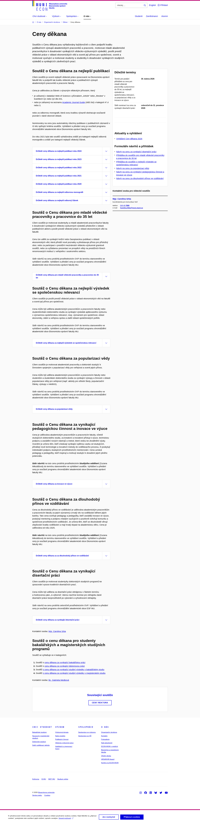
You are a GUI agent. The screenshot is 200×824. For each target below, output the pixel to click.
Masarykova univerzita (46, 792)
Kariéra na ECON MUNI (110, 763)
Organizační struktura (109, 732)
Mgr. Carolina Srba (57, 631)
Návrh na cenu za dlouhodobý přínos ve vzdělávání (140, 178)
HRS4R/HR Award (107, 759)
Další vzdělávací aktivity (41, 745)
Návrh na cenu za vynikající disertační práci (136, 152)
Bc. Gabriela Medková (58, 680)
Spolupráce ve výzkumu (87, 732)
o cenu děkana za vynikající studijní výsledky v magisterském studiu (74, 673)
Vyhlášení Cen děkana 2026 (129, 139)
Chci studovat (42, 727)
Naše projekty (60, 736)
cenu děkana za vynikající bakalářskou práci (65, 662)
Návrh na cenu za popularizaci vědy (132, 168)
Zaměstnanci (152, 16)
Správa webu (37, 795)
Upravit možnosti (65, 818)
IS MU (43, 779)
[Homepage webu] (49, 6)
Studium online (62, 779)
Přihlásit (164, 5)
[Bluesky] (155, 792)
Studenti (138, 16)
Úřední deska (106, 756)
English (152, 5)
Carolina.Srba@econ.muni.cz (131, 208)
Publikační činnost (61, 739)
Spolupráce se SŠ (84, 736)
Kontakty (104, 736)
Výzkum (59, 727)
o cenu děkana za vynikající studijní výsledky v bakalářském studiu (73, 669)
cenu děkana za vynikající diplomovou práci (65, 666)
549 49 (124, 205)
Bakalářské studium (39, 732)
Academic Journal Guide (73, 102)
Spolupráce (85, 727)
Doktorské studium (39, 742)
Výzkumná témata (61, 732)
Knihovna (35, 779)
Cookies (47, 795)
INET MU (51, 779)
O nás (105, 727)
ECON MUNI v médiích (109, 746)
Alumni (164, 16)
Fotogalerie (105, 739)
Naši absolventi (106, 743)
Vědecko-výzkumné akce (64, 743)
